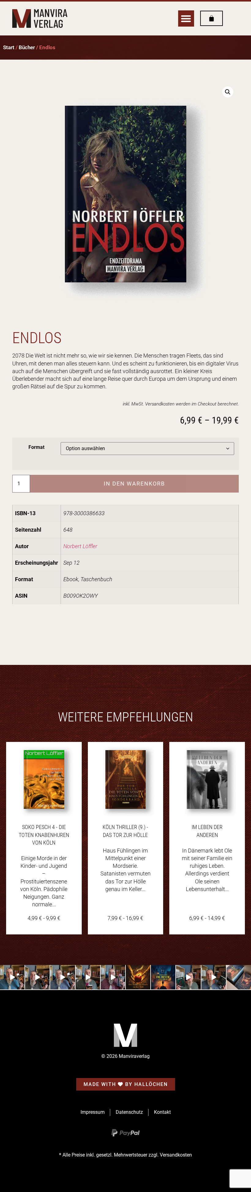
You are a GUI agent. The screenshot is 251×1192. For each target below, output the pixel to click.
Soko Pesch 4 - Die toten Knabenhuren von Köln (44, 834)
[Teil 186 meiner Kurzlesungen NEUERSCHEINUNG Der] (37, 977)
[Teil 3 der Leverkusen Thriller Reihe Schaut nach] (163, 977)
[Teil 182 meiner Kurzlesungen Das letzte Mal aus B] (188, 977)
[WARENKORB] (211, 18)
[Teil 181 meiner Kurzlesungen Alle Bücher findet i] (213, 977)
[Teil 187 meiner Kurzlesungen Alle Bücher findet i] (12, 977)
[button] (186, 18)
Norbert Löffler (80, 546)
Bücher (27, 47)
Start (8, 47)
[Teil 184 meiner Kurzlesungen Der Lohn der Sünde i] (88, 977)
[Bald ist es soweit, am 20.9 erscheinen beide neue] (239, 977)
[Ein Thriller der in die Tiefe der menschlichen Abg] (138, 977)
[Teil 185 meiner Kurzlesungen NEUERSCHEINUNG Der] (62, 977)
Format (36, 447)
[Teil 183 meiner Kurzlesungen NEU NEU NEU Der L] (113, 977)
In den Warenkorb (134, 483)
